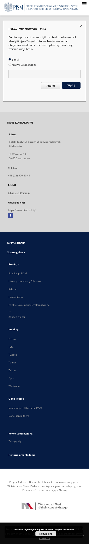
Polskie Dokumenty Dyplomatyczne (29, 305)
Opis (11, 378)
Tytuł (11, 347)
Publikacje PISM (17, 273)
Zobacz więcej (16, 317)
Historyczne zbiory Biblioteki (25, 281)
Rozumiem (45, 534)
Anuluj (51, 85)
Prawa (12, 339)
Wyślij (71, 85)
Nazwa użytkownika (23, 65)
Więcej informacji (64, 529)
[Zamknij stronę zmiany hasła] (81, 26)
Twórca (12, 354)
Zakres (12, 370)
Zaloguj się (14, 441)
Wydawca (14, 386)
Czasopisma (15, 297)
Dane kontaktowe (18, 416)
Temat (12, 362)
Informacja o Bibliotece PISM (25, 408)
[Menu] (84, 3)
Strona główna (16, 252)
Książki (12, 289)
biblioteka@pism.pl (19, 193)
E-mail (15, 59)
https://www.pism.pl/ (20, 210)
